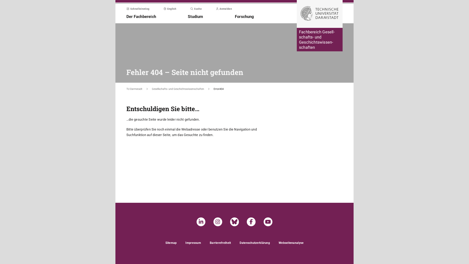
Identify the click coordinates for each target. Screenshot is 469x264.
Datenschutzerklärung (255, 243)
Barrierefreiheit (220, 243)
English (171, 8)
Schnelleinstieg (139, 8)
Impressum (193, 243)
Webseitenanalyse (291, 243)
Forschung (244, 16)
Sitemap (171, 243)
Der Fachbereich (141, 16)
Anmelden (225, 8)
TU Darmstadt (134, 88)
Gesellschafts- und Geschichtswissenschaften (178, 88)
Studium (195, 16)
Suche (198, 8)
